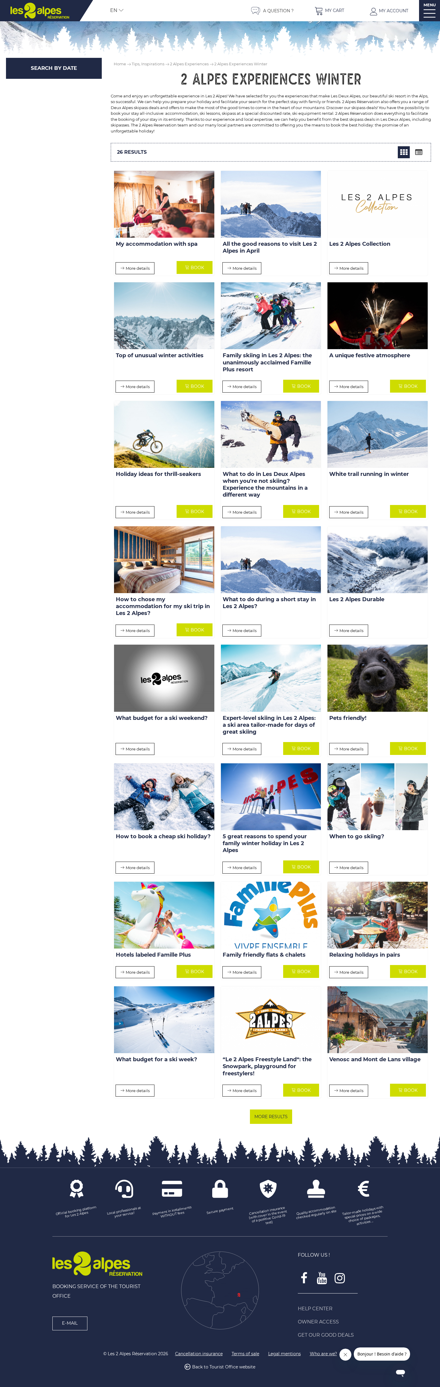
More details (138, 268)
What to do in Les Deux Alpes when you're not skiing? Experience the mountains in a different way (265, 484)
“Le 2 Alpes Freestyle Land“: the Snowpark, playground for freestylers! (267, 1066)
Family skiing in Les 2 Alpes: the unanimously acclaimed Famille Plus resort (267, 362)
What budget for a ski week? (156, 1059)
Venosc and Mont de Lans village (375, 1059)
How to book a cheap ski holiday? (163, 836)
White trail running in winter (369, 474)
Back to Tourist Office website (223, 1367)
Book (197, 267)
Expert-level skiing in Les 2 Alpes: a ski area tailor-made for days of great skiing (269, 725)
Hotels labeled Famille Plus (153, 955)
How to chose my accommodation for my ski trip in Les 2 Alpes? (163, 606)
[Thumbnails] (404, 152)
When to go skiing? (356, 836)
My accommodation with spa (157, 244)
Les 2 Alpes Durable (356, 599)
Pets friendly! (347, 718)
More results (271, 1116)
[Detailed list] (419, 152)
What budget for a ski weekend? (162, 718)
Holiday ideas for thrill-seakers (158, 474)
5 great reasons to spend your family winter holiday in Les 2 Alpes (265, 843)
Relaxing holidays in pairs (364, 955)
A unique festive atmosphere (369, 355)
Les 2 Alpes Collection (359, 244)
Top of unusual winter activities (160, 355)
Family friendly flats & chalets (264, 955)
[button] (329, 10)
